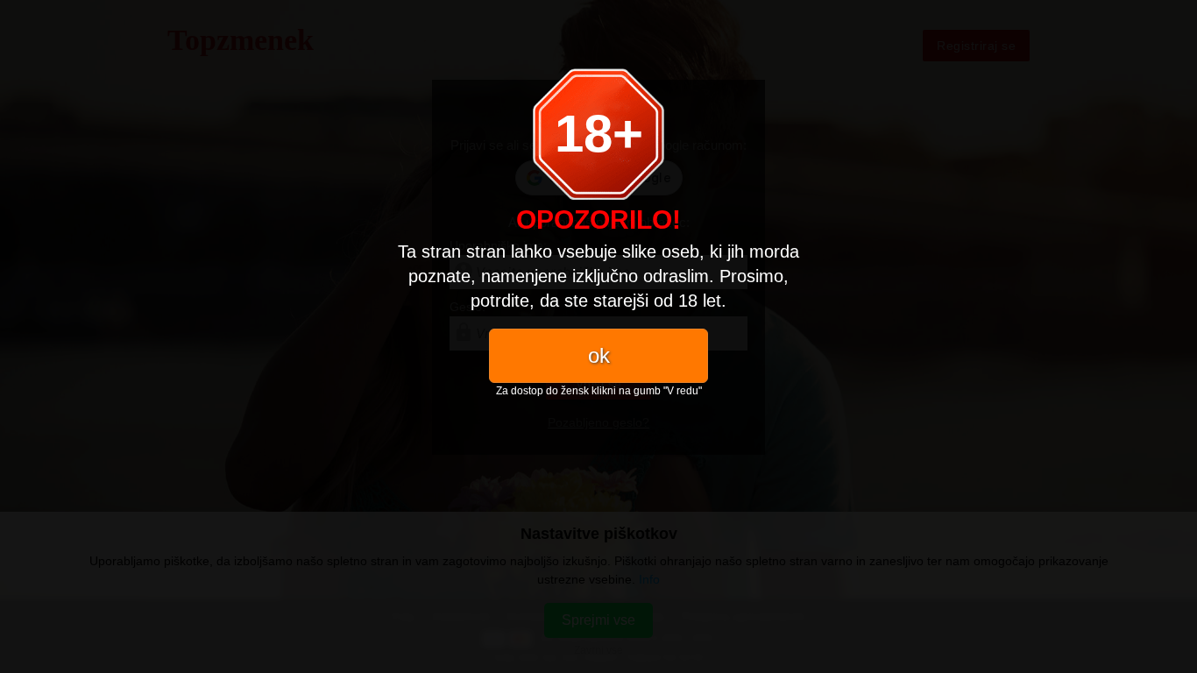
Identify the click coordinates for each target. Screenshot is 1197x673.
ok (599, 355)
